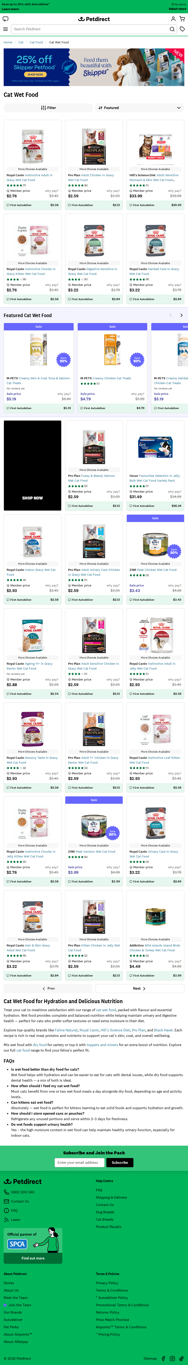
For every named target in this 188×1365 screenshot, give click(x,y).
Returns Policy (107, 1312)
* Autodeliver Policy (112, 1297)
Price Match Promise (112, 1319)
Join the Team (19, 1305)
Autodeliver (13, 1319)
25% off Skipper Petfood (94, 67)
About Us (11, 1290)
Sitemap (150, 1358)
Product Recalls (109, 1226)
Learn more (10, 9)
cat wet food (106, 1010)
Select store (177, 9)
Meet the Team (16, 1297)
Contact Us (105, 1204)
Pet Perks (11, 1327)
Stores (9, 1283)
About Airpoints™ (18, 1334)
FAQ (99, 1190)
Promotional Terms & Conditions (122, 1305)
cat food (23, 1050)
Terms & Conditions (112, 1290)
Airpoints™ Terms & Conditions (121, 1327)
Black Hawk (163, 1030)
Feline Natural (66, 1030)
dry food (40, 1044)
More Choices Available (32, 169)
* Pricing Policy (108, 1334)
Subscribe (120, 1162)
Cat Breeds (104, 1219)
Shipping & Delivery (111, 1197)
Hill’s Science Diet (115, 1030)
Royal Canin (89, 1030)
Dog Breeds (105, 1212)
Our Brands (13, 1312)
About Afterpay (16, 1341)
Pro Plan (138, 1030)
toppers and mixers (102, 1044)
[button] (5, 18)
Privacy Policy (107, 1283)
